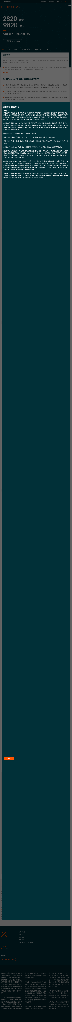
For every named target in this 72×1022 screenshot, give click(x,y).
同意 (9, 759)
